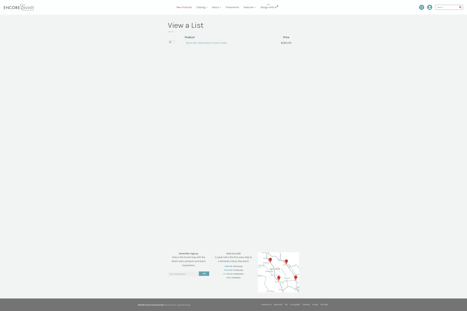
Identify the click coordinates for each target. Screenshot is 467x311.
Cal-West (306, 305)
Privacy (315, 305)
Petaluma (228, 270)
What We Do (266, 305)
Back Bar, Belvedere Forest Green (206, 43)
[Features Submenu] (256, 7)
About (215, 7)
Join (204, 273)
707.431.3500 (237, 266)
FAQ (286, 305)
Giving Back (295, 305)
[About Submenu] (221, 7)
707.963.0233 (239, 274)
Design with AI (268, 7)
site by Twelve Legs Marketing (177, 305)
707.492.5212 (235, 278)
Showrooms (232, 7)
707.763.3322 (238, 270)
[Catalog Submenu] (207, 7)
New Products (184, 7)
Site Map (324, 305)
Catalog (200, 7)
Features (249, 7)
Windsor (228, 266)
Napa (228, 278)
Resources (278, 305)
